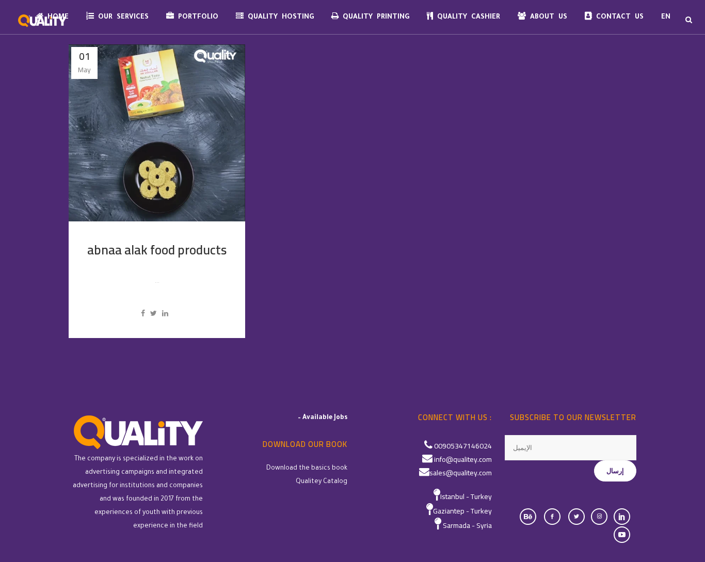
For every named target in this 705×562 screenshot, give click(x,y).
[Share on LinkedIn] (165, 313)
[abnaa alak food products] (157, 132)
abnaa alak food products (157, 249)
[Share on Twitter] (153, 313)
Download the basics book (306, 468)
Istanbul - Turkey (466, 496)
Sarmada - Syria (467, 525)
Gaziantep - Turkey (462, 511)
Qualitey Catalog (321, 482)
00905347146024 (463, 446)
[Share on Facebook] (143, 313)
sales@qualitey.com (460, 472)
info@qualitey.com (463, 459)
